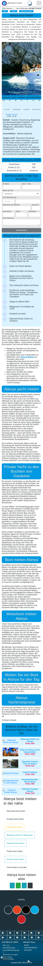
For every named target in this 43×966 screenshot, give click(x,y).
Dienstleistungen (9, 948)
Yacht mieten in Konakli (17, 867)
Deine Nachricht (8, 218)
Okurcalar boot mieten (16, 811)
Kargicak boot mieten (15, 843)
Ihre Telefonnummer (9, 197)
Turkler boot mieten (15, 851)
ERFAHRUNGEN (30, 948)
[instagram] (17, 910)
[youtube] (21, 919)
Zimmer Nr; (35, 205)
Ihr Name (6, 184)
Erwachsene (7, 211)
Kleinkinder (32, 211)
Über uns (6, 945)
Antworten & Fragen (10, 954)
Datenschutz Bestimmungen (8, 958)
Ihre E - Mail (26, 184)
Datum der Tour (8, 190)
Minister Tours (14, 3)
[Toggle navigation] (39, 3)
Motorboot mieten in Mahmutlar (20, 835)
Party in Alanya (27, 357)
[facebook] (8, 910)
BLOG (26, 945)
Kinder (18, 211)
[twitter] (35, 910)
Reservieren (21, 230)
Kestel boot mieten (14, 827)
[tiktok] (26, 910)
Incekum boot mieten (15, 859)
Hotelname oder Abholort (11, 205)
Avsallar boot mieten (15, 819)
